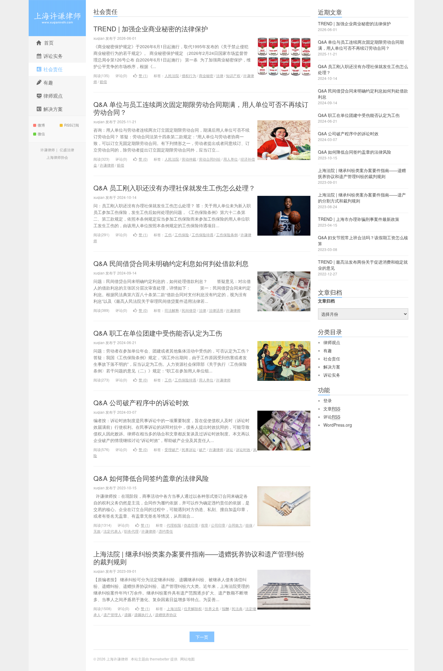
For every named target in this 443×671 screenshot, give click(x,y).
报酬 (225, 608)
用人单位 (230, 158)
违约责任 (166, 531)
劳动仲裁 (189, 158)
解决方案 (331, 367)
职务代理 (131, 531)
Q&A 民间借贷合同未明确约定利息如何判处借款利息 (171, 263)
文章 (331, 409)
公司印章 (218, 525)
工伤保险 (181, 234)
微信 (41, 133)
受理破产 (172, 449)
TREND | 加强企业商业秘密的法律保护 (150, 28)
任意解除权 (193, 608)
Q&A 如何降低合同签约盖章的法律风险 (151, 478)
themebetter (159, 658)
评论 (331, 417)
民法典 (237, 608)
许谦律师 (47, 149)
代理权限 (174, 525)
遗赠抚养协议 (166, 614)
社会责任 (105, 11)
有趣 (327, 350)
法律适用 (216, 310)
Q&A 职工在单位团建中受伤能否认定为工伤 (157, 332)
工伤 (168, 234)
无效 (97, 531)
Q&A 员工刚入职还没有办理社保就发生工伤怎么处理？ (174, 187)
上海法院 (174, 608)
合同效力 (235, 525)
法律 (219, 75)
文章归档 (326, 301)
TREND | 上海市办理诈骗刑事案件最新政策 (358, 219)
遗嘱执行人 (143, 614)
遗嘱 (127, 614)
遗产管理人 (112, 614)
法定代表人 (112, 531)
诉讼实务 (331, 375)
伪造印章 (191, 525)
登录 (327, 400)
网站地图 (187, 658)
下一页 (202, 637)
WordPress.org (337, 425)
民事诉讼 (189, 449)
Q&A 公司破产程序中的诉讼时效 (141, 402)
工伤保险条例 (227, 234)
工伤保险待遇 (202, 234)
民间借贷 (189, 310)
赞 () (143, 75)
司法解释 (172, 310)
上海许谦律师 (57, 18)
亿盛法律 (67, 149)
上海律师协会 (57, 157)
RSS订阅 (71, 124)
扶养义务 (212, 608)
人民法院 (172, 75)
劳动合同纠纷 (210, 158)
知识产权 (233, 75)
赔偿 (103, 81)
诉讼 (229, 449)
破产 (202, 449)
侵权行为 (189, 75)
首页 (49, 42)
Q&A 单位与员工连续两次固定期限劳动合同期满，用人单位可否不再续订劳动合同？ (200, 108)
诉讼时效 (243, 449)
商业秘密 (206, 75)
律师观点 (331, 342)
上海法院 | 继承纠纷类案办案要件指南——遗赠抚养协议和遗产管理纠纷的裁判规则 (198, 557)
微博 (41, 124)
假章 (204, 525)
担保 (249, 525)
